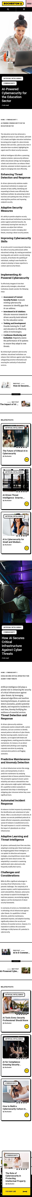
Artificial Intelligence (12, 78)
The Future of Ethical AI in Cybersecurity (15, 452)
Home (3, 120)
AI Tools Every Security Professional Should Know (15, 1019)
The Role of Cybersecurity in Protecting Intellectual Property (16, 1177)
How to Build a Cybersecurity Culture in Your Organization (14, 1109)
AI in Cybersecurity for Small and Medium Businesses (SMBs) (13, 542)
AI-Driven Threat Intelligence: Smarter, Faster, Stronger (13, 498)
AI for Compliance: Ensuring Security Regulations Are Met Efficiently (12, 1066)
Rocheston (8, 456)
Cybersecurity (9, 83)
